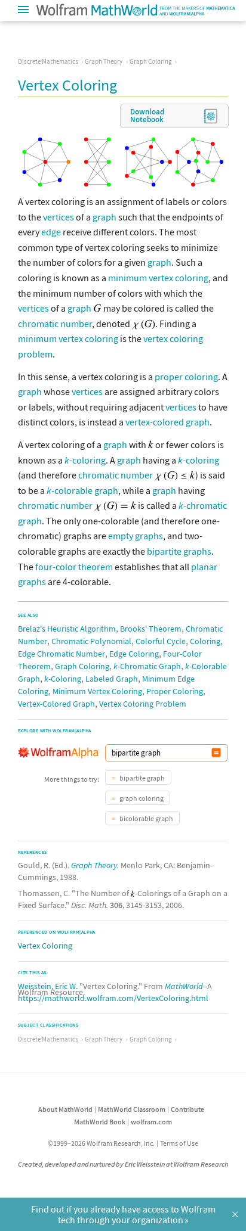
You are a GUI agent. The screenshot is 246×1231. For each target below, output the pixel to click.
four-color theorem (74, 567)
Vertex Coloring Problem (142, 703)
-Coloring (62, 678)
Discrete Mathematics (48, 61)
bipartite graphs (179, 551)
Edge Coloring (134, 653)
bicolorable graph (145, 818)
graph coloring (141, 798)
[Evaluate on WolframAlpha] (216, 753)
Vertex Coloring (45, 945)
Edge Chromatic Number (61, 653)
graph (104, 217)
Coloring (205, 641)
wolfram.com (151, 1121)
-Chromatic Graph (147, 666)
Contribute (187, 1109)
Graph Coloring (151, 61)
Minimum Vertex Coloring (97, 691)
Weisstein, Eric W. (48, 986)
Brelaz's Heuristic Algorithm (67, 628)
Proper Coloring (174, 691)
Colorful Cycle (161, 641)
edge (51, 232)
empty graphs (135, 536)
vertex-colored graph (167, 422)
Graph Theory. (95, 865)
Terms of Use (179, 1143)
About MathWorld (65, 1109)
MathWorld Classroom (131, 1109)
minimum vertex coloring (158, 278)
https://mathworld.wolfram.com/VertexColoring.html (113, 998)
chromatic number (55, 323)
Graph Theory (103, 61)
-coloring (85, 460)
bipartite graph (141, 777)
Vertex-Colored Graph (56, 703)
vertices (58, 217)
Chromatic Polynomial (91, 641)
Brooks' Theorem (151, 628)
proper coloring (186, 377)
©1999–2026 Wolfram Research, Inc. (101, 1143)
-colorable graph (82, 490)
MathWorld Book (99, 1121)
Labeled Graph (111, 678)
